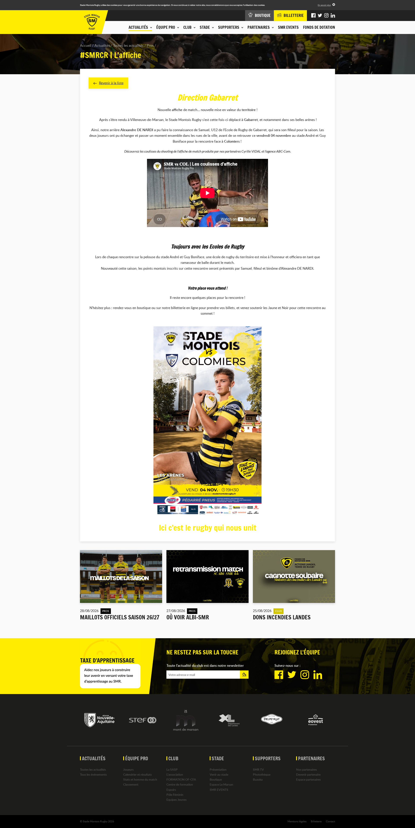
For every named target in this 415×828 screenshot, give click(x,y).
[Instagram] (326, 15)
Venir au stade (219, 774)
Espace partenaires (308, 779)
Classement (130, 784)
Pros (150, 45)
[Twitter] (320, 15)
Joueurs (128, 769)
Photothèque (261, 774)
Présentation (218, 769)
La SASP (172, 769)
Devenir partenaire (308, 774)
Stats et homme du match (140, 779)
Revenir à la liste (111, 83)
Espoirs (171, 790)
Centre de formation (179, 784)
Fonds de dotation (319, 27)
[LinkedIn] (333, 15)
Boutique (216, 779)
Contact (330, 821)
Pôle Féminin (174, 795)
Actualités (102, 45)
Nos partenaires (306, 769)
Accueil (85, 45)
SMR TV (258, 769)
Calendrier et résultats (137, 774)
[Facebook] (313, 15)
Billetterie (316, 821)
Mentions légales (296, 821)
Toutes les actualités (128, 45)
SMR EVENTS (288, 27)
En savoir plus (324, 4)
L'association (174, 774)
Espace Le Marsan (221, 784)
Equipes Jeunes (176, 799)
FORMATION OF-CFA (181, 779)
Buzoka (258, 779)
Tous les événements (93, 774)
